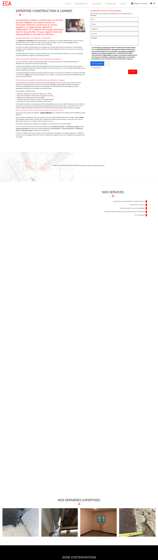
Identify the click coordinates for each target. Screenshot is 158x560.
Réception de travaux (137, 205)
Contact (123, 4)
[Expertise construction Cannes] (98, 522)
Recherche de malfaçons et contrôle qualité (129, 201)
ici (132, 59)
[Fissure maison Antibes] (137, 522)
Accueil (68, 4)
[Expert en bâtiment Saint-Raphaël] (59, 522)
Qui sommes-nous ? (81, 4)
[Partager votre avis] (151, 3)
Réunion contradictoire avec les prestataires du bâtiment (125, 212)
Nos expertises (110, 4)
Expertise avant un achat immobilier (132, 208)
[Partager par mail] (154, 3)
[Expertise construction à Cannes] (75, 25)
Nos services (96, 4)
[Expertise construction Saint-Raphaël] (20, 522)
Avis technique (140, 215)
